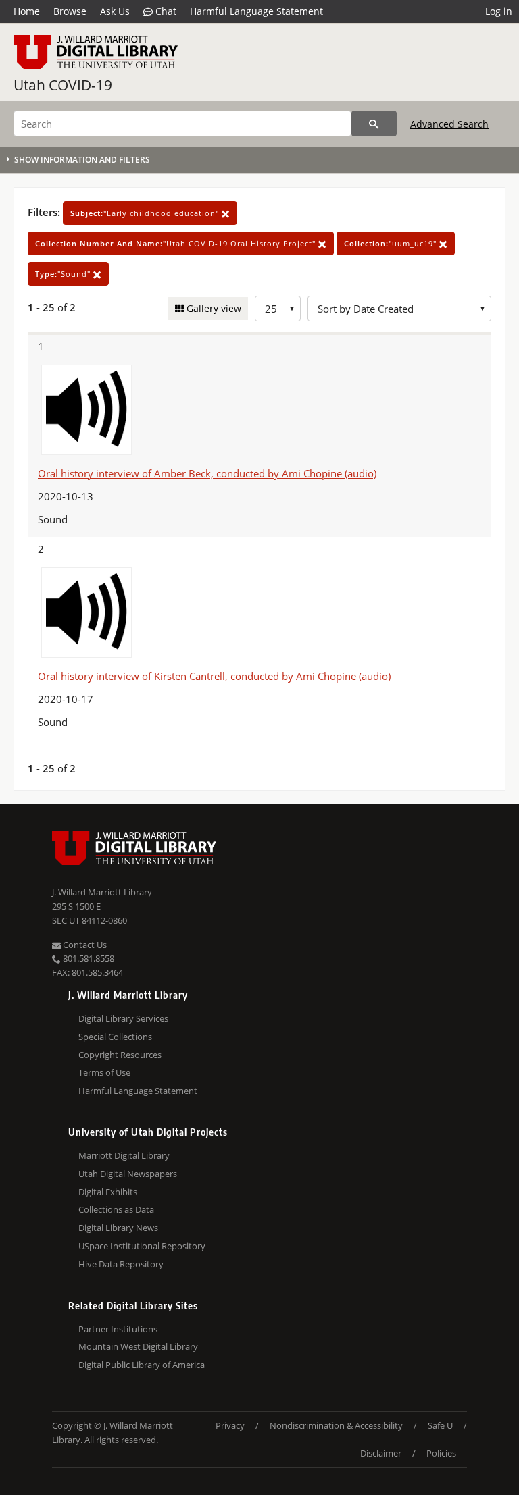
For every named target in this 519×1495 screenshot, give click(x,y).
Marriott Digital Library (124, 1155)
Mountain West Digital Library (138, 1346)
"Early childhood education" (146, 213)
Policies (441, 1453)
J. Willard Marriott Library (102, 892)
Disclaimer (380, 1453)
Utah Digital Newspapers (127, 1174)
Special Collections (115, 1036)
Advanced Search (449, 123)
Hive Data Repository (121, 1264)
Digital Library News (118, 1228)
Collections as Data (116, 1209)
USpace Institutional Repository (141, 1246)
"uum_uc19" (391, 243)
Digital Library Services (123, 1018)
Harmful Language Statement (256, 11)
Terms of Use (104, 1072)
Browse (69, 11)
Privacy (230, 1425)
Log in (498, 11)
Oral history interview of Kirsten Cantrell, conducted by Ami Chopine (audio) (214, 676)
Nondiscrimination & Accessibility (336, 1425)
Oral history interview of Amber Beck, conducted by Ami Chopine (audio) (207, 473)
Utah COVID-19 (63, 85)
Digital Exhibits (107, 1192)
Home (27, 11)
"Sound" (64, 274)
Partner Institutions (117, 1329)
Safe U (440, 1425)
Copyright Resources (120, 1055)
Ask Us (115, 11)
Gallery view (212, 308)
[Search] (374, 123)
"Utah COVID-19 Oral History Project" (176, 243)
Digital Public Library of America (141, 1365)
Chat (164, 11)
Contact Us (84, 945)
